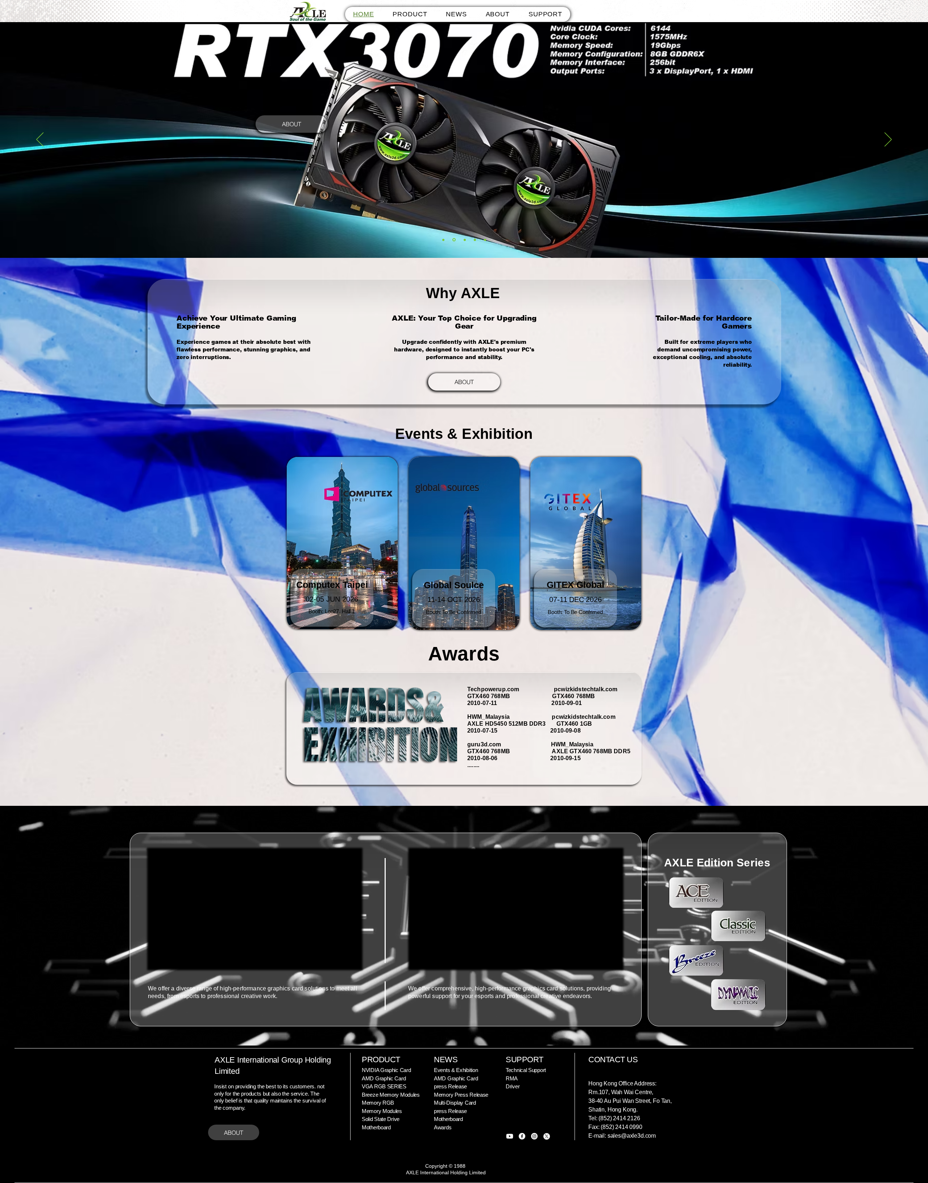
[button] (410, 14)
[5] (485, 240)
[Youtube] (510, 1136)
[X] (547, 1136)
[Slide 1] (443, 240)
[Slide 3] (464, 240)
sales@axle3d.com (632, 1136)
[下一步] (888, 140)
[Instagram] (534, 1136)
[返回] (40, 140)
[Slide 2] (453, 240)
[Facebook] (522, 1136)
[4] (474, 240)
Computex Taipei (332, 585)
